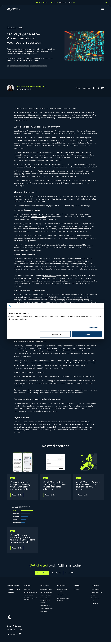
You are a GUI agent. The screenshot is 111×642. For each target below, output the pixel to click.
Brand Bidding (45, 598)
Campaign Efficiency (30, 592)
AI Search (27, 589)
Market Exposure (29, 595)
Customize (54, 334)
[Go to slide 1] (105, 2)
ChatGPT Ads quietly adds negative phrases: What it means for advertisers (54, 485)
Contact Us (69, 573)
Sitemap (10, 593)
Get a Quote (56, 573)
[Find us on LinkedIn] (20, 634)
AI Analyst (43, 611)
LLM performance (46, 592)
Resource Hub (13, 585)
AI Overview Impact (46, 589)
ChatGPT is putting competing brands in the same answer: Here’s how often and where (22, 538)
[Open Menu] (102, 8)
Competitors (95, 598)
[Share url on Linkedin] (102, 88)
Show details (93, 327)
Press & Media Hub (96, 592)
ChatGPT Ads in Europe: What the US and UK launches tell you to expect (88, 485)
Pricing (76, 589)
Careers (93, 595)
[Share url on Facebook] (94, 88)
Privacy (10, 589)
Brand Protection (45, 595)
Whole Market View (46, 608)
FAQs (92, 601)
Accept (87, 334)
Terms (17, 589)
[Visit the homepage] (13, 9)
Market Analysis (45, 605)
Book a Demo (42, 573)
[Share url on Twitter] (98, 88)
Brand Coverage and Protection (30, 599)
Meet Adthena (95, 589)
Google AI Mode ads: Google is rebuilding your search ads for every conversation (20, 485)
